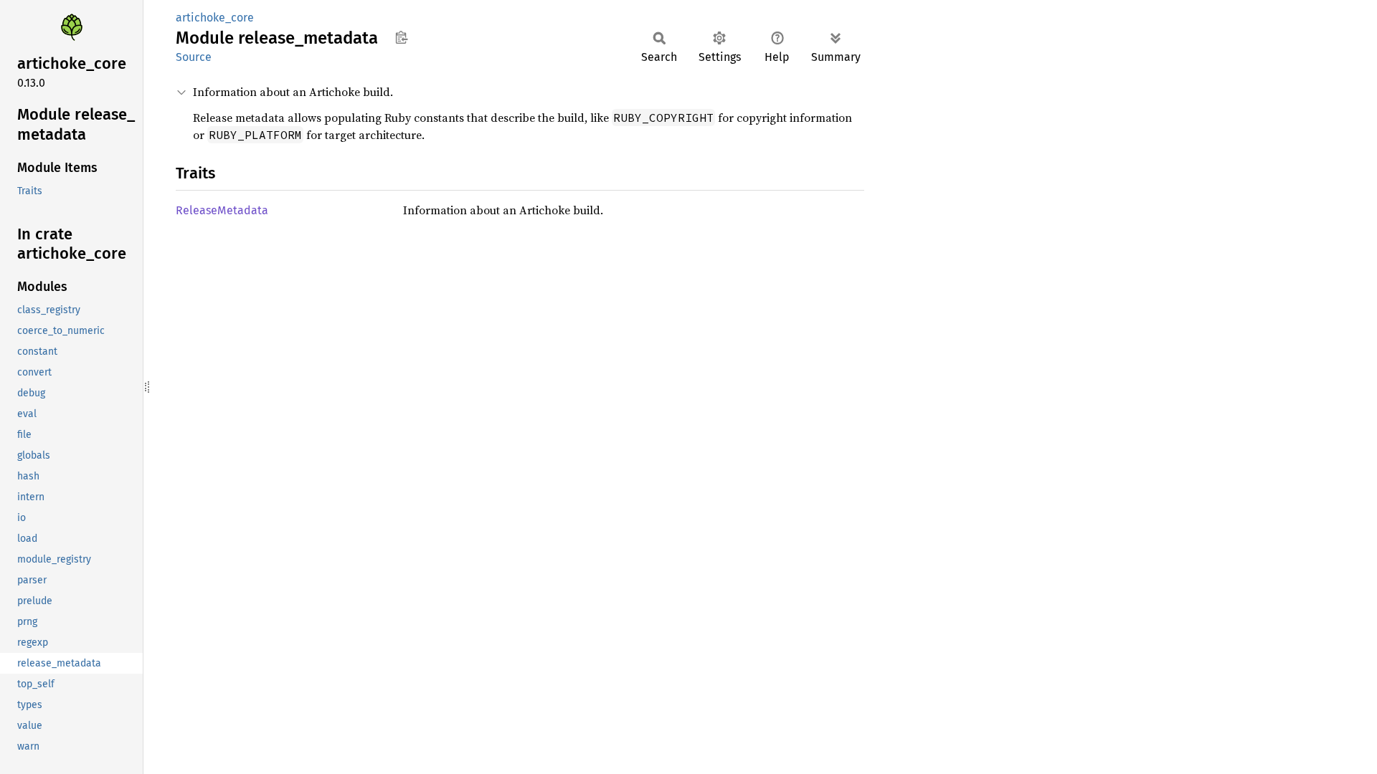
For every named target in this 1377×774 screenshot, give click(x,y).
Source (194, 57)
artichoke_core (215, 17)
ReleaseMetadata (222, 210)
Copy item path (401, 37)
